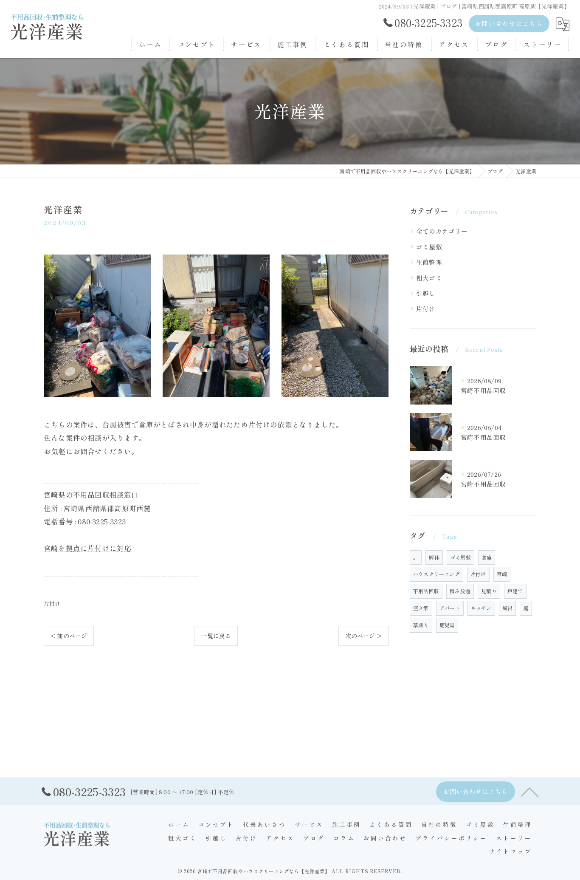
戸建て (515, 590)
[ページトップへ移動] (529, 791)
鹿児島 (447, 624)
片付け (52, 604)
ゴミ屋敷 (429, 246)
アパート (449, 607)
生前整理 (429, 261)
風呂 (507, 607)
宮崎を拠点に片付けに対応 (87, 548)
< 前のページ (69, 635)
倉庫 (486, 557)
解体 (434, 557)
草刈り (421, 624)
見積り (489, 590)
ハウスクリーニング (436, 573)
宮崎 (502, 573)
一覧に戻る (216, 635)
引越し (426, 293)
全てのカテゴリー (442, 230)
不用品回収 (426, 590)
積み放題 (460, 590)
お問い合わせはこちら (509, 23)
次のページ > (363, 635)
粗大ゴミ (429, 277)
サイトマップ (510, 851)
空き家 (421, 607)
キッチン (481, 607)
